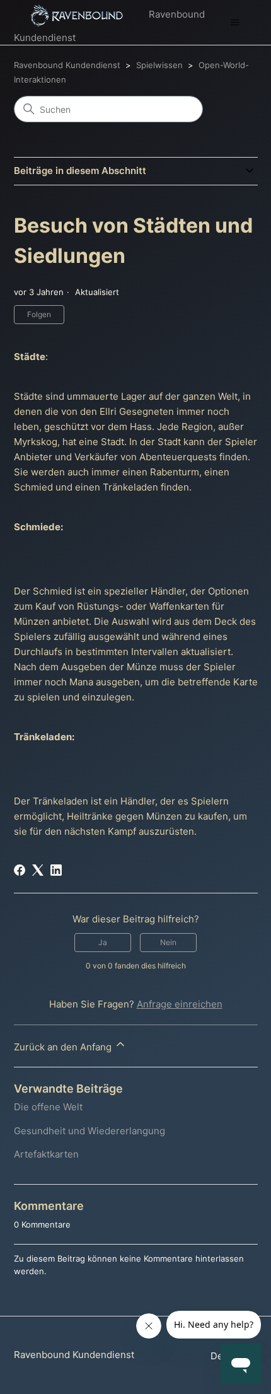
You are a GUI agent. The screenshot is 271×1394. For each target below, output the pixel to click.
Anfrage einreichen (179, 1004)
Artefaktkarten (46, 1154)
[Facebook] (19, 870)
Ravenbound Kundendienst (67, 65)
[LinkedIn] (56, 870)
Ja (102, 942)
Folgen (39, 314)
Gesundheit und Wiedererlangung (89, 1131)
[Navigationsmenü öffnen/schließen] (235, 23)
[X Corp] (37, 870)
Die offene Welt (48, 1107)
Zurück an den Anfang (64, 1047)
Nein (168, 942)
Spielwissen (159, 65)
